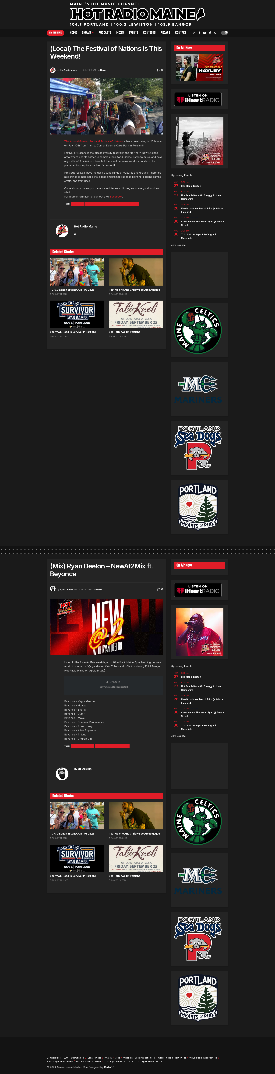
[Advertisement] (199, 275)
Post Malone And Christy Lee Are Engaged (134, 289)
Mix (74, 746)
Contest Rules (54, 1057)
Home (73, 32)
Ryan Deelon (66, 589)
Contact (180, 32)
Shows (86, 32)
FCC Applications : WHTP (88, 1061)
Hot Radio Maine (68, 70)
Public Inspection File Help (60, 1061)
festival (91, 204)
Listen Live (55, 33)
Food (103, 204)
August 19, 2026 (118, 336)
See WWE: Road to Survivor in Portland (73, 331)
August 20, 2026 (118, 294)
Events (133, 32)
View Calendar (178, 245)
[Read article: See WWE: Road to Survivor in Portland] (77, 314)
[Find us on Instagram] (194, 33)
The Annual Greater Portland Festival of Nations (93, 141)
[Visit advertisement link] (106, 213)
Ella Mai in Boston (191, 186)
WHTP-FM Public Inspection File (139, 1057)
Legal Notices (94, 1057)
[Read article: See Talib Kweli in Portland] (136, 314)
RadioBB (109, 1067)
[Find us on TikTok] (210, 33)
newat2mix (102, 746)
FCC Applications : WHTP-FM (119, 1061)
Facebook (116, 196)
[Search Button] (215, 33)
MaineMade (116, 204)
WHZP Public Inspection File (203, 1057)
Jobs (117, 1057)
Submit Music (77, 1057)
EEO (66, 1057)
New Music (86, 746)
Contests (149, 32)
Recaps (165, 32)
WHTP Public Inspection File (172, 1057)
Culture (77, 204)
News (103, 70)
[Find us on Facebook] (199, 33)
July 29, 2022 (89, 70)
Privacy (108, 1057)
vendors (132, 204)
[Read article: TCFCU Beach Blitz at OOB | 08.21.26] (77, 272)
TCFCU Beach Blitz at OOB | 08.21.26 (72, 289)
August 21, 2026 (59, 294)
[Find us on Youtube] (204, 33)
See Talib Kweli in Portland (124, 331)
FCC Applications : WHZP (149, 1061)
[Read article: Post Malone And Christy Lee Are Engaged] (136, 272)
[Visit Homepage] (137, 14)
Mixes (120, 32)
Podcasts (105, 32)
